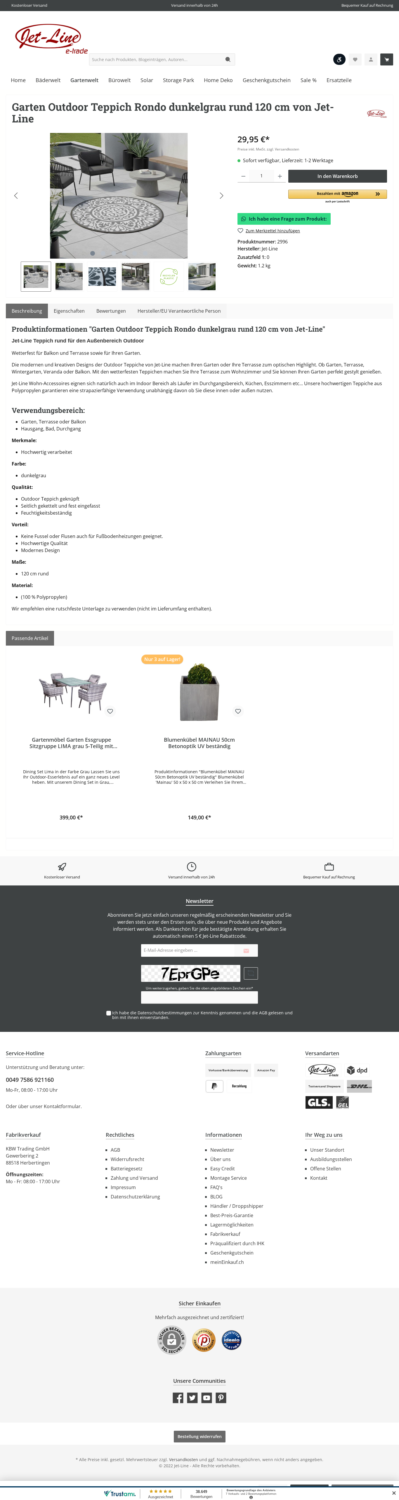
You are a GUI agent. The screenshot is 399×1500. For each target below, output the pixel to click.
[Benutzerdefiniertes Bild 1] (203, 1343)
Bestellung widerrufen (200, 1436)
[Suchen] (228, 59)
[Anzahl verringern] (243, 176)
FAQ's (216, 1187)
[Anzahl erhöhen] (280, 176)
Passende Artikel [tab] (30, 638)
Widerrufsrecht (127, 1159)
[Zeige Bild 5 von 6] (134, 253)
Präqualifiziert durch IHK (237, 1243)
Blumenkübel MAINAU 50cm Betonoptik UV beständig (199, 742)
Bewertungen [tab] (111, 311)
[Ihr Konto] (371, 59)
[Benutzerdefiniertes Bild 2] (231, 1343)
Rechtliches (120, 1134)
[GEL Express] (342, 1102)
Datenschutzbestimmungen (165, 1012)
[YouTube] (206, 1397)
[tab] (27, 311)
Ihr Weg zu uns (324, 1134)
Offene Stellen (325, 1168)
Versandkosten (183, 1459)
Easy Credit (222, 1168)
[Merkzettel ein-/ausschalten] (110, 711)
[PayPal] (214, 1086)
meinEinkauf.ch (227, 1262)
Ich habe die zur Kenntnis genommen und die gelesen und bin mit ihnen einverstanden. (202, 1015)
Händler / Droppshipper (236, 1206)
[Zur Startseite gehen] (49, 38)
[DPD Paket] (357, 1070)
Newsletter (222, 1150)
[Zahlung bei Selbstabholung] (239, 1086)
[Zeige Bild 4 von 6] (124, 253)
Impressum (123, 1187)
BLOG (216, 1196)
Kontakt (318, 1178)
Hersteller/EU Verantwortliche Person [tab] (179, 311)
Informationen (223, 1134)
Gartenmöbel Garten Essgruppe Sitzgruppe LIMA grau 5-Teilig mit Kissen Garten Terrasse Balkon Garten (71, 742)
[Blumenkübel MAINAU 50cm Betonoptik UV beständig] (199, 692)
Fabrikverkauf (225, 1234)
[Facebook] (178, 1397)
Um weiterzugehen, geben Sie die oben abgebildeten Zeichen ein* (199, 988)
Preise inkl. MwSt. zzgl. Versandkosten (268, 149)
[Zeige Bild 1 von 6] (92, 253)
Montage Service (228, 1178)
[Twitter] (192, 1397)
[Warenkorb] (386, 59)
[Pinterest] (221, 1397)
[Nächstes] (221, 195)
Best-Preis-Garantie (231, 1215)
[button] (337, 197)
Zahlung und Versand (134, 1178)
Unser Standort (327, 1150)
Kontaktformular (62, 1106)
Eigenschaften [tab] (69, 311)
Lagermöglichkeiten (232, 1225)
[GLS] (319, 1102)
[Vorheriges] (16, 195)
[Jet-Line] (377, 113)
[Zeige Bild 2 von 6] (103, 253)
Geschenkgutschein (232, 1253)
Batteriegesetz (127, 1168)
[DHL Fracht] (359, 1086)
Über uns (220, 1159)
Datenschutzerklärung (135, 1196)
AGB (263, 1012)
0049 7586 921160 (30, 1080)
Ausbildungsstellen (331, 1159)
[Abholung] (323, 1070)
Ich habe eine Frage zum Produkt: (288, 219)
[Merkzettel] (355, 59)
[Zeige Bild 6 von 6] (145, 253)
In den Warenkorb (338, 176)
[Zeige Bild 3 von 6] (113, 253)
